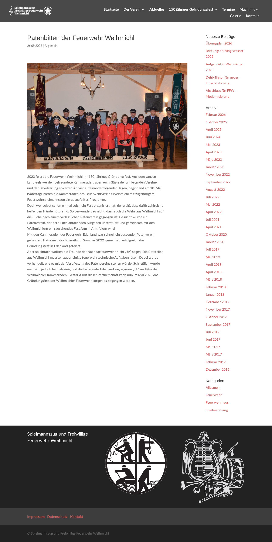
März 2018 (214, 279)
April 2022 (213, 212)
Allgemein (51, 45)
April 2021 (213, 227)
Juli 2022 (212, 197)
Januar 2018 (215, 294)
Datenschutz (57, 517)
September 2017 (218, 324)
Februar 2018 (216, 287)
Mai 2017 (213, 347)
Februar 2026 (216, 114)
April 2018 (213, 272)
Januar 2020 (215, 242)
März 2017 (214, 354)
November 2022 (218, 174)
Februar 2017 (216, 362)
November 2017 (218, 309)
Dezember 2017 (217, 302)
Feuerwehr (214, 395)
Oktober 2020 (216, 234)
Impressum (36, 517)
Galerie (235, 16)
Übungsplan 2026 (219, 43)
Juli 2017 (212, 332)
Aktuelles (156, 9)
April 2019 (213, 264)
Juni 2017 (213, 339)
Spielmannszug (217, 410)
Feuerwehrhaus (217, 402)
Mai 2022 (213, 204)
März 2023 (214, 159)
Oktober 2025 (216, 122)
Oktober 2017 (216, 317)
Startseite (111, 9)
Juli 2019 (212, 249)
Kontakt (252, 16)
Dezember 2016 (217, 369)
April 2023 (213, 152)
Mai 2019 (213, 257)
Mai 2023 (213, 144)
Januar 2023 (215, 167)
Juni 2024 (213, 137)
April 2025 (213, 129)
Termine (228, 9)
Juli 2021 (212, 219)
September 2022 (218, 182)
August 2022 (215, 189)
